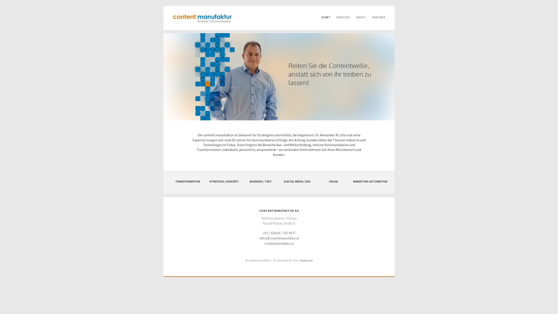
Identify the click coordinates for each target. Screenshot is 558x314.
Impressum (306, 260)
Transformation (187, 181)
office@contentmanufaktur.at (279, 238)
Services (343, 17)
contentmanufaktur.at (279, 243)
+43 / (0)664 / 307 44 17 (279, 233)
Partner (378, 17)
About (361, 17)
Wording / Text (261, 181)
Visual (333, 181)
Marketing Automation (370, 181)
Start (325, 17)
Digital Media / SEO (297, 181)
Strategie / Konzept (224, 181)
